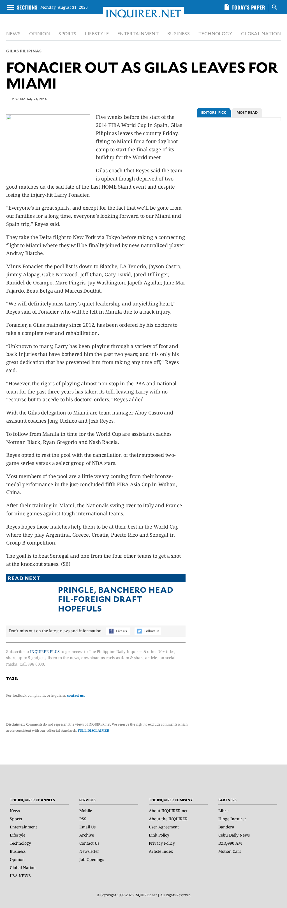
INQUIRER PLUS (44, 651)
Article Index (161, 851)
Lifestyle (17, 835)
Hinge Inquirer (232, 818)
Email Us (87, 827)
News (15, 810)
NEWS (13, 33)
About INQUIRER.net (168, 810)
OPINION (39, 33)
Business (18, 851)
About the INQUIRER (168, 818)
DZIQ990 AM (230, 843)
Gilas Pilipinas (23, 51)
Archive (86, 835)
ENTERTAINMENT (138, 33)
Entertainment (23, 827)
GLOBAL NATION (261, 33)
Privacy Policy (162, 843)
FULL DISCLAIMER (93, 730)
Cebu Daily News (234, 835)
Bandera (226, 827)
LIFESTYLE (97, 33)
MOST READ (247, 112)
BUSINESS (178, 33)
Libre (223, 810)
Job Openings (91, 859)
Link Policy (159, 835)
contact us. (76, 695)
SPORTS (67, 33)
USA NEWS (20, 875)
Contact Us (89, 843)
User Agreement (164, 827)
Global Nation (23, 867)
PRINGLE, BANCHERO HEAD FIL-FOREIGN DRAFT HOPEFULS (115, 599)
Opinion (17, 859)
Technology (20, 843)
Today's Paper (248, 7)
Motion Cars (229, 851)
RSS (82, 818)
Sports (16, 818)
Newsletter (89, 851)
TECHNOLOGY (215, 33)
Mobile (85, 810)
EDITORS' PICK (213, 112)
